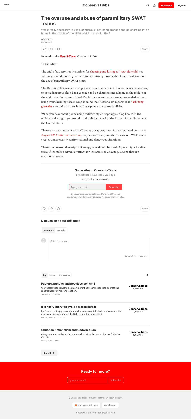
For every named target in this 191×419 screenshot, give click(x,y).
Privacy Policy (118, 197)
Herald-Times (68, 56)
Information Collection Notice (94, 197)
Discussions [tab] (64, 275)
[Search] (148, 5)
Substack (80, 412)
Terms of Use (110, 194)
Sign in (182, 5)
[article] (95, 291)
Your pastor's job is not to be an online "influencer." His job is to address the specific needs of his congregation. (80, 289)
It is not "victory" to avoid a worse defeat (68, 307)
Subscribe (166, 5)
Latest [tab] (52, 275)
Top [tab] (44, 275)
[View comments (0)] (51, 49)
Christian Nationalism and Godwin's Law (68, 330)
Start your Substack (87, 405)
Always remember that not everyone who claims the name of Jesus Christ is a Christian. (80, 336)
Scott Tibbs (46, 39)
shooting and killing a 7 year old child (114, 72)
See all (47, 352)
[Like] (44, 49)
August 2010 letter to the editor (61, 135)
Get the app (110, 405)
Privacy (92, 397)
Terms (101, 397)
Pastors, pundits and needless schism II (68, 283)
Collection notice (114, 397)
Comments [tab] (48, 230)
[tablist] (54, 230)
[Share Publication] (154, 5)
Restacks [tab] (61, 230)
